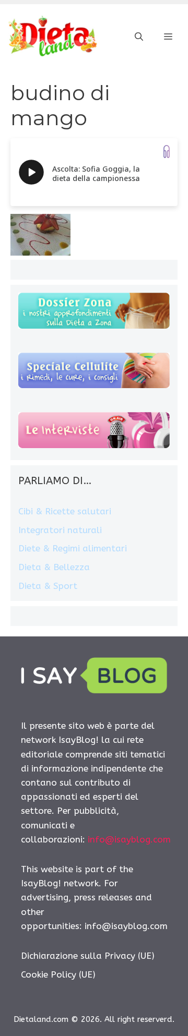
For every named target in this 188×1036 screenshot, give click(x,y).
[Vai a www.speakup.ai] (166, 151)
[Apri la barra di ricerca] (139, 37)
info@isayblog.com (129, 839)
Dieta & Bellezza (54, 567)
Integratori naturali (60, 530)
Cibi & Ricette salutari (64, 511)
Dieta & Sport (47, 586)
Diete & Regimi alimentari (72, 548)
